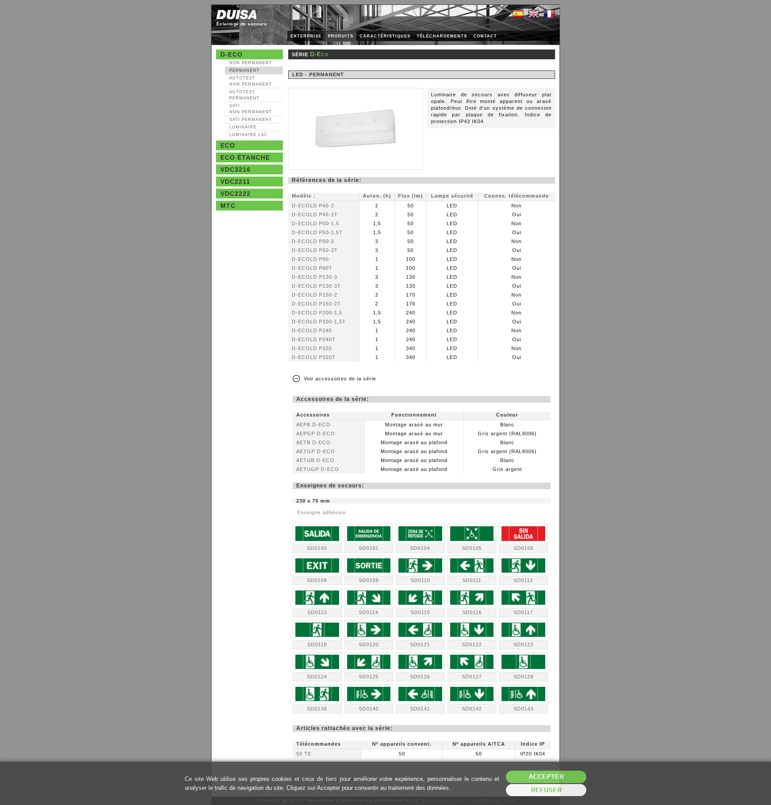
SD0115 (420, 612)
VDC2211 (235, 181)
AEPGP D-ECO (315, 433)
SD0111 (471, 580)
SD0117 (523, 612)
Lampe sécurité (452, 195)
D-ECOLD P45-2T (315, 214)
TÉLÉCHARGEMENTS (442, 36)
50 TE (303, 753)
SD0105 (472, 548)
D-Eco (231, 54)
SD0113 (317, 612)
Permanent (244, 70)
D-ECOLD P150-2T (316, 303)
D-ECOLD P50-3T (315, 250)
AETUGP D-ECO (317, 469)
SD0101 (369, 548)
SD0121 (420, 644)
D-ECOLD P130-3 (314, 277)
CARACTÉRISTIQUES (385, 36)
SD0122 (472, 644)
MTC (228, 205)
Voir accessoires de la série (340, 378)
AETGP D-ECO (315, 451)
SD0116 (472, 612)
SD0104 (420, 548)
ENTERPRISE (306, 36)
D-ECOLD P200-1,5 (317, 312)
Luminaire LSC (248, 134)
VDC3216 (235, 169)
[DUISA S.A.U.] (236, 14)
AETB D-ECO (313, 442)
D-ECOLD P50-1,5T (317, 232)
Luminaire (243, 127)
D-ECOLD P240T (314, 339)
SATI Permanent (250, 119)
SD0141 (420, 708)
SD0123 (524, 644)
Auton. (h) (377, 195)
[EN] (533, 14)
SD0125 (369, 676)
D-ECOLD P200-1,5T (319, 321)
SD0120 (369, 644)
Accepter (546, 776)
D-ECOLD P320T (314, 357)
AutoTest (250, 81)
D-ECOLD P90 (310, 259)
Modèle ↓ (304, 195)
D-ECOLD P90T (312, 268)
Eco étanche (245, 157)
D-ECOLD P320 (312, 348)
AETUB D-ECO (315, 460)
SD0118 (317, 644)
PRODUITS (340, 36)
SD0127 (472, 676)
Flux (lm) (410, 195)
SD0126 (420, 676)
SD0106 (524, 548)
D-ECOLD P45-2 (313, 205)
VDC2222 (235, 193)
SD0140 (369, 708)
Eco (227, 145)
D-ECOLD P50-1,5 (315, 223)
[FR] (549, 14)
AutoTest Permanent (244, 95)
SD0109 (369, 580)
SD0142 (472, 708)
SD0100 (317, 548)
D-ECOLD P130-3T (316, 286)
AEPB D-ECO (313, 424)
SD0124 (317, 676)
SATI (250, 108)
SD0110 (420, 580)
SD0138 (317, 708)
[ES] (518, 14)
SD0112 (523, 580)
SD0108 (317, 580)
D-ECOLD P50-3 (313, 241)
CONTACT (485, 36)
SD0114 (368, 612)
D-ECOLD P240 (312, 330)
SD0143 (524, 708)
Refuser (546, 790)
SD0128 (524, 676)
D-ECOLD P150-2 (314, 294)
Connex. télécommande (516, 195)
